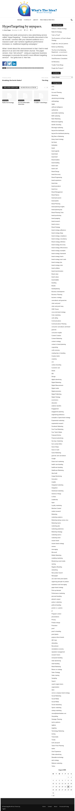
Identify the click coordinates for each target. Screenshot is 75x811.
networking (55, 570)
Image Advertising (57, 476)
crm (53, 362)
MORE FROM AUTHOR (28, 88)
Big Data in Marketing (58, 136)
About (35, 20)
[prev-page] (45, 87)
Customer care (56, 367)
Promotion (54, 625)
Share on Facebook (4, 63)
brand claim (55, 165)
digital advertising (56, 379)
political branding (56, 605)
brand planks (55, 201)
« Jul (53, 795)
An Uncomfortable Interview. (24, 103)
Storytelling (55, 716)
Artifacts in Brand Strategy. (59, 28)
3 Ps (53, 86)
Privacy (54, 619)
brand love (54, 189)
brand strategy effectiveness (60, 247)
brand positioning (56, 215)
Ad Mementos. (56, 61)
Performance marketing (58, 593)
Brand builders (56, 160)
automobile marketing (58, 113)
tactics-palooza (56, 722)
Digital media (55, 388)
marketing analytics (57, 517)
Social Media (55, 698)
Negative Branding (57, 567)
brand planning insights (58, 206)
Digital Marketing (56, 382)
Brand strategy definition (58, 242)
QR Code (54, 640)
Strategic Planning (57, 719)
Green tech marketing (58, 461)
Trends (53, 740)
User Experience (56, 751)
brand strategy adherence (59, 230)
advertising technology (58, 98)
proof (53, 628)
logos (53, 502)
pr (52, 611)
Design (53, 376)
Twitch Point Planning (58, 745)
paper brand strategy (57, 587)
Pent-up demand (56, 590)
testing (53, 734)
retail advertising (56, 660)
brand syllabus (56, 268)
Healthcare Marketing (58, 470)
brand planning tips (57, 209)
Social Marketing (56, 696)
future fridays (55, 447)
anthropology (55, 101)
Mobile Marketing (56, 555)
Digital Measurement (57, 385)
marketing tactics (56, 534)
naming (54, 564)
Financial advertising (57, 438)
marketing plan (56, 526)
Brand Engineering (57, 177)
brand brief (55, 157)
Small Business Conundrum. (60, 58)
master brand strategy (58, 543)
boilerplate (54, 145)
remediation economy (58, 649)
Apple (53, 104)
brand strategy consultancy (59, 239)
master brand (55, 540)
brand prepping (56, 218)
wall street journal (28, 68)
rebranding (54, 643)
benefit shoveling (56, 124)
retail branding (55, 663)
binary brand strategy (57, 139)
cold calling (55, 318)
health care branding (57, 464)
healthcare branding (57, 467)
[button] (71, 20)
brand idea (54, 183)
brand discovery (56, 174)
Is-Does (54, 496)
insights (54, 482)
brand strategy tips (57, 262)
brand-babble (55, 280)
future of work (55, 450)
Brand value (55, 274)
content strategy (56, 341)
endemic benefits (56, 406)
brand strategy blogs (57, 233)
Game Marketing (56, 452)
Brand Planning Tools (58, 212)
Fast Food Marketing (57, 429)
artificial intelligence (57, 107)
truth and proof (56, 742)
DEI (53, 373)
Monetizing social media (58, 561)
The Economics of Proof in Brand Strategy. (61, 39)
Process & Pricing (47, 20)
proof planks (55, 634)
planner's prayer (56, 599)
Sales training (55, 675)
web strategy (55, 760)
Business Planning (57, 294)
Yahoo (53, 766)
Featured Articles (56, 435)
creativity (54, 359)
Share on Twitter (9, 63)
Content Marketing (57, 338)
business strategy (57, 297)
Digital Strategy (56, 397)
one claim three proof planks (60, 578)
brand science (55, 224)
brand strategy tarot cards (59, 259)
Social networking (57, 704)
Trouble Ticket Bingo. (40, 102)
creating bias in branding (58, 353)
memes (54, 546)
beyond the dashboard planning (60, 133)
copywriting (55, 347)
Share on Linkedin (14, 63)
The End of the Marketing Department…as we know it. (59, 51)
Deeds (53, 370)
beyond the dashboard (58, 130)
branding (54, 283)
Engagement (55, 409)
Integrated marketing (57, 485)
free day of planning (57, 441)
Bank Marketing (56, 119)
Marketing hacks (56, 523)
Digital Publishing (56, 394)
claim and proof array (57, 306)
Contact (27, 20)
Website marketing (57, 763)
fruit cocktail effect (57, 444)
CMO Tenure (55, 309)
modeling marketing (57, 558)
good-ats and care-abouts (59, 455)
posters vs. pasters (57, 608)
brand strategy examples (59, 250)
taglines (54, 725)
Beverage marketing (57, 127)
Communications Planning (59, 324)
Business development (58, 291)
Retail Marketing (56, 666)
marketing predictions (58, 529)
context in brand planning (59, 344)
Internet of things (56, 493)
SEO (53, 690)
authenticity (55, 110)
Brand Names (55, 195)
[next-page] (47, 87)
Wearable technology (57, 757)
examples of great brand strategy (61, 417)
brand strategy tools (57, 265)
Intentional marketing (57, 491)
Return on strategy (57, 669)
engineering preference (58, 414)
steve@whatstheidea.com (59, 713)
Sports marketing (56, 707)
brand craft (55, 168)
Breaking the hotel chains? (12, 80)
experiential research (57, 423)
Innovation (54, 479)
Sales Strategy (56, 672)
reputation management (58, 652)
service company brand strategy (61, 693)
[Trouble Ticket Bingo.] (41, 96)
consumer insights (57, 332)
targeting (54, 728)
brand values (55, 277)
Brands (54, 285)
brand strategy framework (59, 253)
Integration (55, 488)
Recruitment (55, 646)
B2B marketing (56, 116)
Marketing (5, 100)
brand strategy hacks (57, 256)
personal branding (57, 596)
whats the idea (39, 68)
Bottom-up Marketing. (58, 47)
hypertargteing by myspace (14, 68)
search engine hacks (57, 684)
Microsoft (54, 552)
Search (54, 681)
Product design (56, 622)
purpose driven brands (58, 637)
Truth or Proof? (56, 35)
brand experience (56, 180)
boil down (54, 142)
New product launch (57, 573)
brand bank (55, 154)
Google (54, 458)
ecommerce (55, 400)
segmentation (55, 687)
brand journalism (56, 186)
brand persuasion (56, 198)
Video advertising (56, 754)
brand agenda (55, 151)
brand (53, 148)
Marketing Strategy (57, 532)
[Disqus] (25, 131)
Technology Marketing (58, 731)
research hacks (56, 655)
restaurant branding (57, 657)
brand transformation (57, 271)
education (54, 403)
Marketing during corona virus (60, 520)
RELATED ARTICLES (11, 88)
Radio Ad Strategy (8, 102)
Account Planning (57, 92)
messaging (55, 549)
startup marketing (56, 710)
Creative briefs (56, 356)
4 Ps (53, 89)
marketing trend (56, 537)
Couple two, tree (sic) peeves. (60, 43)
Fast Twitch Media (57, 432)
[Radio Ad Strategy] (9, 96)
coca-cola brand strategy (59, 312)
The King (45, 80)
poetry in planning (57, 602)
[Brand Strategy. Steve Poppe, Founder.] (37, 8)
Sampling (54, 678)
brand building (55, 162)
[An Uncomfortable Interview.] (25, 96)
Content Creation (56, 335)
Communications (56, 321)
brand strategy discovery (59, 244)
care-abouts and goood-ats (59, 300)
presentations (55, 616)
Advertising (55, 95)
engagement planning (58, 411)
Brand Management (57, 192)
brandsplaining (56, 288)
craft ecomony (56, 350)
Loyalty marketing (57, 505)
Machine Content (56, 508)
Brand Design (55, 171)
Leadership (55, 499)
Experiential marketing (58, 420)
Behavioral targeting (57, 121)
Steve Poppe (7, 30)
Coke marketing (56, 315)
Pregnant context (56, 614)
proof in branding (56, 631)
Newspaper (55, 575)
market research (56, 511)
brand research (56, 221)
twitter (53, 748)
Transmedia (55, 737)
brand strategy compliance (59, 236)
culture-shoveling (56, 365)
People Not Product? (57, 68)
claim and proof (56, 303)
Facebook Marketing (57, 426)
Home (19, 20)
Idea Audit (54, 473)
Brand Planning (56, 203)
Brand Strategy (56, 227)
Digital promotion (56, 391)
